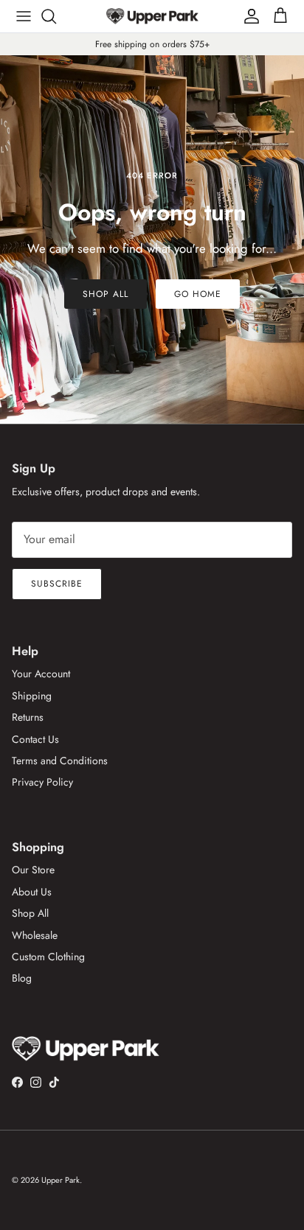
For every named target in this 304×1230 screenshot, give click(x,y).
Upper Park (60, 1180)
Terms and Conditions (60, 760)
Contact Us (35, 739)
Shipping (32, 695)
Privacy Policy (42, 782)
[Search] (56, 16)
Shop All (105, 294)
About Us (32, 891)
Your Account (41, 673)
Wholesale (35, 935)
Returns (28, 717)
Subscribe (57, 583)
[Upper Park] (152, 16)
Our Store (33, 869)
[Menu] (23, 16)
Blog (22, 978)
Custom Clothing (48, 956)
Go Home (197, 294)
